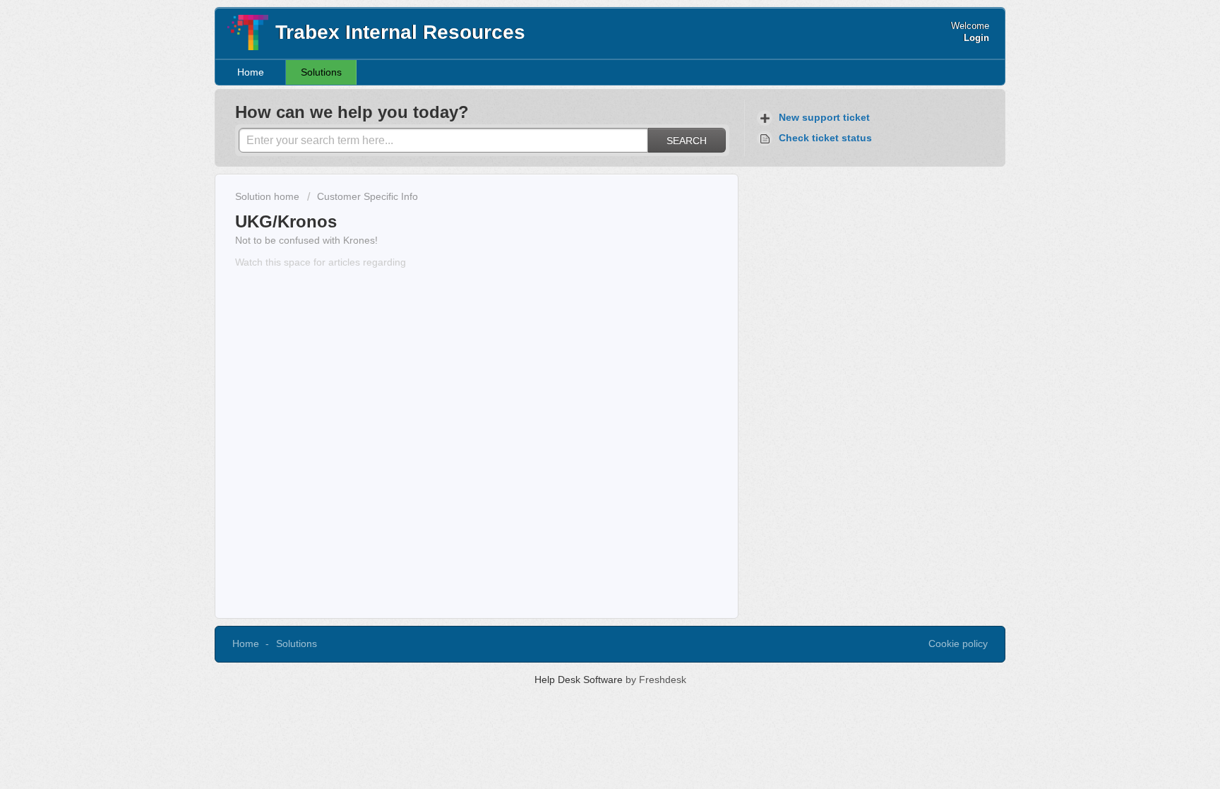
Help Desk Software (580, 679)
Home (250, 72)
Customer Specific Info (367, 196)
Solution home (268, 196)
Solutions (321, 72)
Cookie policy (958, 643)
